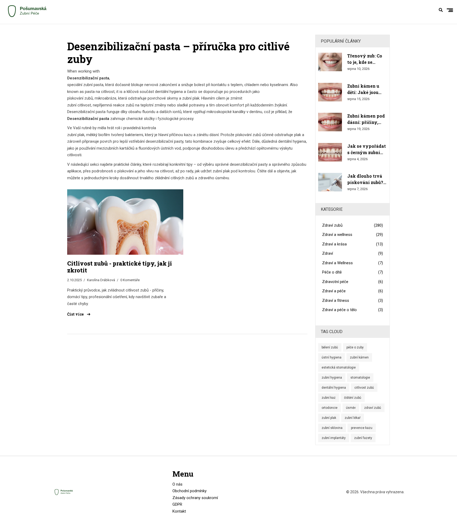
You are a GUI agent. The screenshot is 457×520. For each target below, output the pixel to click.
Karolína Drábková (101, 280)
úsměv (351, 408)
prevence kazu (361, 428)
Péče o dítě (352, 272)
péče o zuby (355, 347)
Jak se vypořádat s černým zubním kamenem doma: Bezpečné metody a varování (366, 149)
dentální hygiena (334, 387)
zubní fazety (363, 438)
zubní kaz (329, 398)
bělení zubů (330, 347)
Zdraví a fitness (352, 300)
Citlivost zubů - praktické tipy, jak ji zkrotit (119, 267)
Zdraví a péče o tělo (352, 309)
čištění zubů (352, 398)
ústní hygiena (331, 357)
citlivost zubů (364, 387)
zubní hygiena (332, 377)
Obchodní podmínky (189, 490)
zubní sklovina (332, 428)
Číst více (75, 314)
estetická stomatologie (339, 367)
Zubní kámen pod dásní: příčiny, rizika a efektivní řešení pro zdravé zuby (366, 119)
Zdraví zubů (352, 225)
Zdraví (352, 253)
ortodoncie (329, 408)
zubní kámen (359, 357)
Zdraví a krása (352, 244)
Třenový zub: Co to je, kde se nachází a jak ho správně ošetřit (365, 59)
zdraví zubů (372, 408)
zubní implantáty (334, 438)
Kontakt (179, 511)
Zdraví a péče (352, 291)
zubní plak (329, 418)
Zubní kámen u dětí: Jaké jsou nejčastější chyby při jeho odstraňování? (366, 89)
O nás (177, 484)
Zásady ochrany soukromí (195, 497)
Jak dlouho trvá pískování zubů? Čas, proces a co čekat (365, 179)
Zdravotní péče (352, 281)
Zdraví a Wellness (352, 263)
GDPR (177, 504)
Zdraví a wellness (352, 234)
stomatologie (360, 377)
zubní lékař (352, 418)
